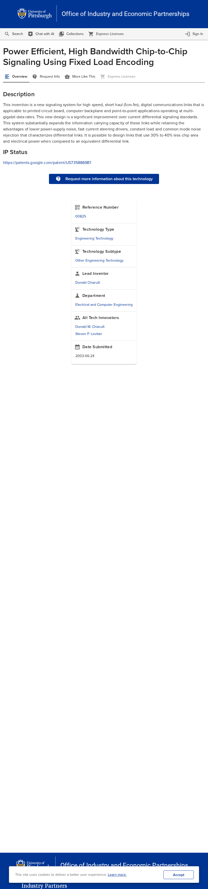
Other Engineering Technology (99, 260)
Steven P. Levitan (88, 334)
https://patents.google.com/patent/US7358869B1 (47, 162)
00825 (80, 216)
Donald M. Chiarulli (90, 326)
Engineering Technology (94, 238)
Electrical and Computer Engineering (104, 304)
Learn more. (117, 874)
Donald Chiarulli (87, 282)
